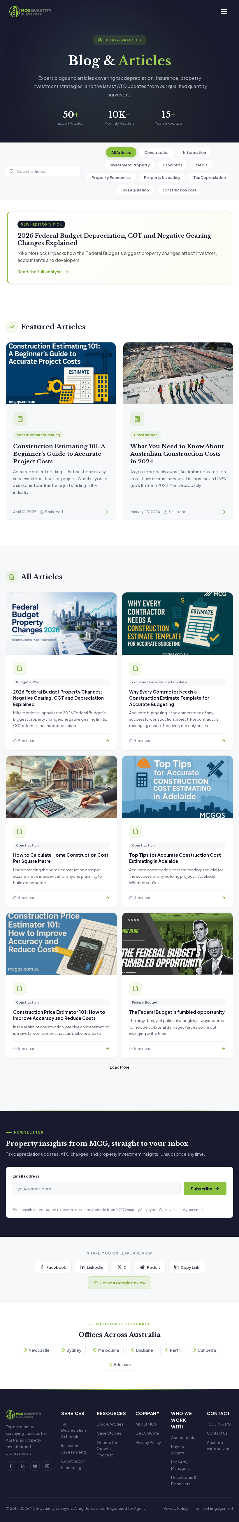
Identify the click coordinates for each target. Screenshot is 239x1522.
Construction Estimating (73, 1464)
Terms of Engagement (213, 1508)
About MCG (146, 1423)
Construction (157, 152)
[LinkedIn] (22, 1466)
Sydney (73, 1350)
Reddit (153, 1267)
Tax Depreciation (209, 177)
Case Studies (109, 1432)
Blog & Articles (110, 1423)
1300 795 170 (219, 1423)
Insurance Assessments (74, 1448)
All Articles (121, 152)
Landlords (172, 164)
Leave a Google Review (123, 1282)
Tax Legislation (135, 189)
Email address (26, 1176)
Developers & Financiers (184, 1480)
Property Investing (162, 177)
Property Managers (180, 1465)
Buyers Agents (178, 1449)
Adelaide (122, 1364)
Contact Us (217, 1432)
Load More (119, 1066)
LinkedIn (95, 1267)
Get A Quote (147, 1432)
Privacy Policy (148, 1442)
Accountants (183, 1437)
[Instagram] (47, 1466)
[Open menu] (224, 11)
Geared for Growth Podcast (107, 1448)
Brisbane (144, 1350)
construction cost (179, 189)
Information (194, 152)
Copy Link (190, 1267)
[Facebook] (10, 1466)
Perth (175, 1350)
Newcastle (39, 1350)
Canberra (207, 1350)
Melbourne (108, 1350)
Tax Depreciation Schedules (73, 1430)
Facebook (56, 1267)
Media (202, 164)
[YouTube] (35, 1466)
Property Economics (111, 177)
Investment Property (130, 164)
